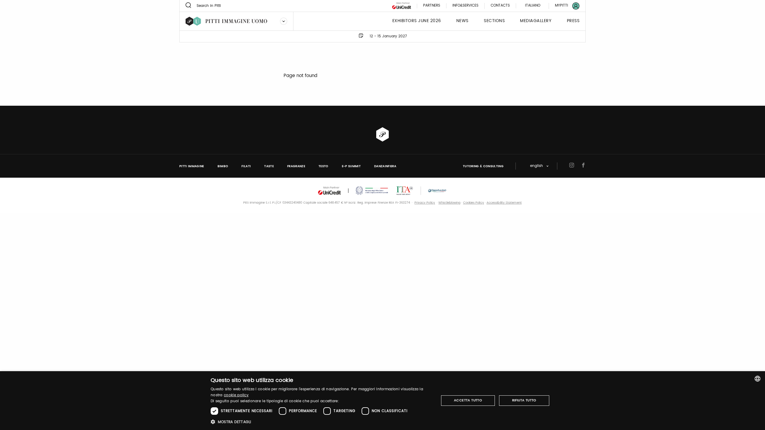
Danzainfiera (385, 166)
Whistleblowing (449, 202)
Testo (323, 166)
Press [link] (573, 21)
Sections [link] (494, 21)
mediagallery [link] (535, 21)
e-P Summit (351, 166)
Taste (269, 166)
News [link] (462, 21)
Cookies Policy (473, 202)
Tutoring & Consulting (483, 166)
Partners (431, 5)
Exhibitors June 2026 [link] (416, 21)
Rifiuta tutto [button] (524, 400)
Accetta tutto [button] (468, 400)
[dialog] (382, 400)
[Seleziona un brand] (283, 21)
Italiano (532, 5)
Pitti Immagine (191, 166)
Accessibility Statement (504, 202)
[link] (563, 5)
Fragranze (296, 166)
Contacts (500, 5)
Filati (246, 166)
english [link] (536, 166)
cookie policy (236, 395)
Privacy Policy (424, 202)
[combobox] (758, 379)
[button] (321, 422)
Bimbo (223, 166)
